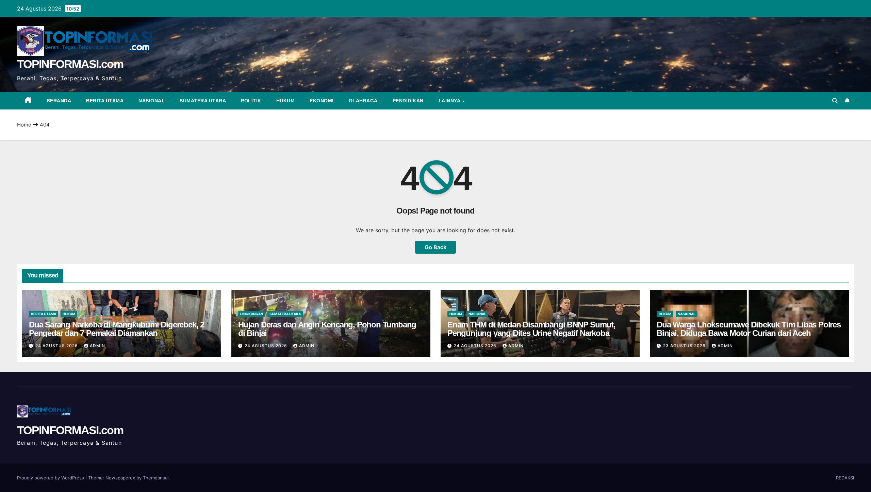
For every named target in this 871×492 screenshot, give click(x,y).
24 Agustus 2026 (57, 345)
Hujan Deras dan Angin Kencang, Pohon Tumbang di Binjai (327, 329)
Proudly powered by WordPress (51, 477)
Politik (251, 100)
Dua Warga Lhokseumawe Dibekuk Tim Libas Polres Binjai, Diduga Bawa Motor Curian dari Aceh (749, 329)
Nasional (151, 100)
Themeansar (156, 477)
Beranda (59, 100)
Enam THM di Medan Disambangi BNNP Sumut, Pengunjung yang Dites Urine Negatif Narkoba (531, 329)
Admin (97, 345)
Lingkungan (251, 314)
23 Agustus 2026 (685, 345)
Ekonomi (322, 100)
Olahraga (363, 100)
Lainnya (450, 100)
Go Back (435, 247)
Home (24, 124)
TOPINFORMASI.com (70, 63)
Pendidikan (408, 100)
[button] (835, 100)
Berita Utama (105, 100)
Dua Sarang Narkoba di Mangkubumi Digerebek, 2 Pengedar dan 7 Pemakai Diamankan (116, 329)
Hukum (285, 100)
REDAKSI (845, 477)
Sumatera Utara (203, 100)
